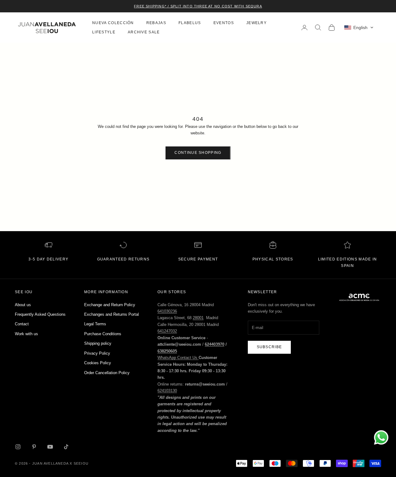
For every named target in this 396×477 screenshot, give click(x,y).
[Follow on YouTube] (50, 447)
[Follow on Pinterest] (34, 447)
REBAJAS (156, 23)
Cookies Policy (97, 363)
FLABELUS (190, 23)
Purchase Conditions (102, 333)
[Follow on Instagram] (18, 447)
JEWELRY (256, 23)
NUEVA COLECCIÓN (113, 23)
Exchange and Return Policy (109, 304)
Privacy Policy (97, 353)
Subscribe (269, 347)
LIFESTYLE (103, 32)
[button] (359, 27)
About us (23, 304)
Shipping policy (97, 343)
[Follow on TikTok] (66, 447)
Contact (22, 324)
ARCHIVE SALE (144, 32)
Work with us (26, 333)
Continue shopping (197, 152)
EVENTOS (223, 23)
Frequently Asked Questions (40, 314)
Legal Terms (95, 324)
